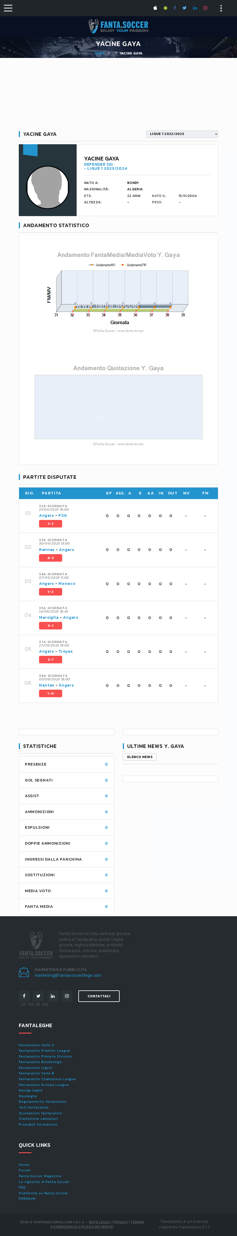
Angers (46, 515)
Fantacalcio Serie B (36, 1073)
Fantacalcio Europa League (44, 1084)
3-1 (50, 625)
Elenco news (139, 757)
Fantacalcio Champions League (47, 1079)
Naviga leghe (31, 1090)
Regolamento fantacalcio (43, 1101)
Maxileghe (28, 1096)
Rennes (47, 550)
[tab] (125, 516)
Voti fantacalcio (34, 1107)
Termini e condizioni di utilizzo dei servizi (97, 1224)
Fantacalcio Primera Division (45, 1056)
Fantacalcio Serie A (36, 1045)
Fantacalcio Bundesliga (40, 1062)
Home (100, 53)
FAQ (22, 1187)
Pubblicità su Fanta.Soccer (43, 1193)
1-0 (50, 693)
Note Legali (100, 1222)
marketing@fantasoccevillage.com (68, 975)
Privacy (121, 1222)
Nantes (46, 685)
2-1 (50, 659)
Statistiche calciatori (38, 1118)
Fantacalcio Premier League (44, 1050)
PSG (62, 515)
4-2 (50, 558)
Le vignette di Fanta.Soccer (44, 1181)
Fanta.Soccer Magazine (40, 1176)
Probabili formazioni (38, 1124)
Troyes (65, 651)
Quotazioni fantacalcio (40, 1113)
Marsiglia (49, 617)
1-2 (50, 523)
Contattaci (99, 996)
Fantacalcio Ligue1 (36, 1067)
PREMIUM (27, 1198)
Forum (25, 1170)
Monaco (66, 583)
